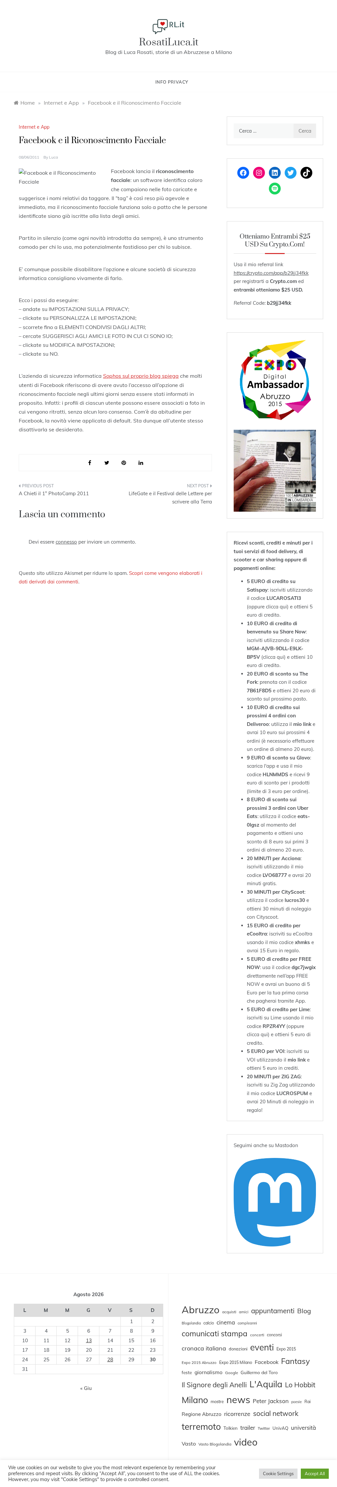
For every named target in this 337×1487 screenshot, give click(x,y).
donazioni (238, 1348)
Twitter (264, 1428)
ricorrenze (237, 1413)
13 (89, 1340)
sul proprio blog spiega (141, 375)
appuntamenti (273, 1310)
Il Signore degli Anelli (214, 1384)
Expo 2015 (286, 1348)
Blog (304, 1311)
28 (110, 1359)
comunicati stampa (214, 1333)
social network (275, 1413)
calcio (208, 1322)
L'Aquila (265, 1384)
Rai (307, 1401)
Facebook (266, 1362)
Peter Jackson (271, 1400)
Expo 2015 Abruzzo (199, 1362)
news (238, 1399)
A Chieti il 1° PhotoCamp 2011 (54, 493)
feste (187, 1372)
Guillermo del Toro (259, 1372)
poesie (296, 1401)
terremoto (201, 1426)
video (245, 1442)
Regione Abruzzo (201, 1414)
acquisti (229, 1311)
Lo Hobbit (300, 1384)
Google (231, 1372)
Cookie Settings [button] (278, 1473)
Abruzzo (201, 1310)
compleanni (247, 1323)
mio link (302, 724)
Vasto (189, 1443)
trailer (247, 1427)
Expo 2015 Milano (235, 1362)
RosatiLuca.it (168, 42)
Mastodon (286, 1145)
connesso (66, 542)
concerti (257, 1335)
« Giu (86, 1388)
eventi (262, 1347)
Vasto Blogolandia (214, 1444)
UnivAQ (280, 1428)
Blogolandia (191, 1323)
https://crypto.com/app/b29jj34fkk (271, 273)
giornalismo (208, 1372)
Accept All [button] (315, 1473)
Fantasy (295, 1361)
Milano (195, 1399)
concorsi (274, 1334)
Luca (53, 157)
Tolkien (230, 1428)
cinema (226, 1322)
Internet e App (34, 127)
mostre (217, 1401)
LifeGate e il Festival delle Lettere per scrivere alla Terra (170, 497)
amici (243, 1312)
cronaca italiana (204, 1348)
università (303, 1427)
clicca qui (276, 606)
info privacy (172, 82)
